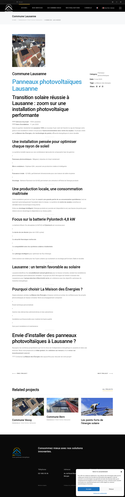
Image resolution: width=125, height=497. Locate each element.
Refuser (111, 489)
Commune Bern (56, 416)
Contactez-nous (108, 8)
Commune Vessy (22, 420)
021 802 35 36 (43, 473)
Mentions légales (42, 485)
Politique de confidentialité (100, 493)
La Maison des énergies (102, 83)
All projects (108, 389)
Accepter (88, 489)
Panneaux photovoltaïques (24, 423)
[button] (121, 472)
